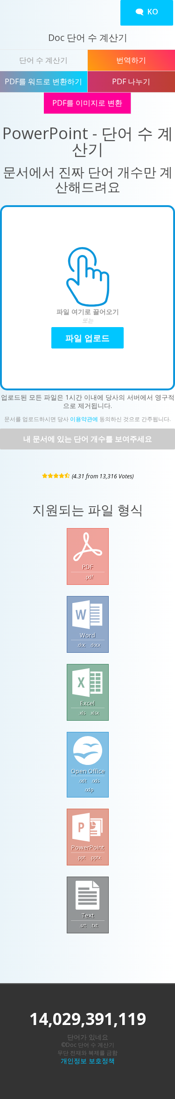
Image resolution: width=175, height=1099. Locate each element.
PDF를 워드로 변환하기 (43, 81)
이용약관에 (84, 419)
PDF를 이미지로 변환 (87, 103)
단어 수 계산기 (43, 60)
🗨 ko (146, 12)
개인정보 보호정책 (88, 1060)
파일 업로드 (87, 337)
